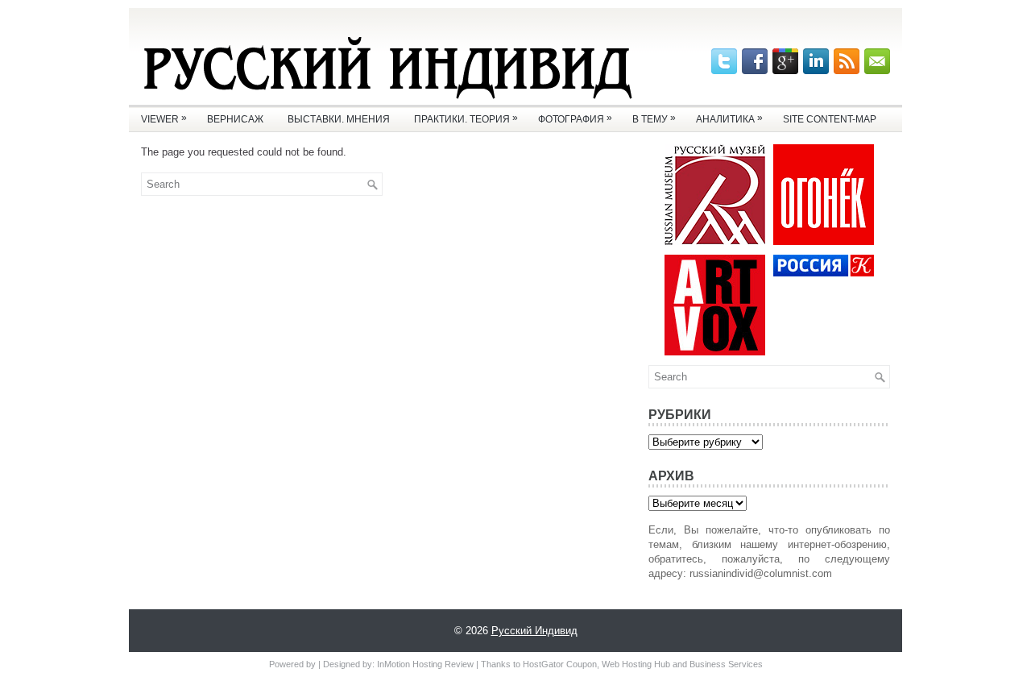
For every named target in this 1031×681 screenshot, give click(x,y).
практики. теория (466, 118)
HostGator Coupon (560, 664)
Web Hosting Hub (636, 664)
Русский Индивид (534, 631)
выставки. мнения (339, 119)
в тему (654, 118)
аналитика (729, 118)
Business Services (726, 664)
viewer (164, 118)
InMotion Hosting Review (425, 664)
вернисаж (235, 119)
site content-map (829, 119)
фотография (575, 118)
